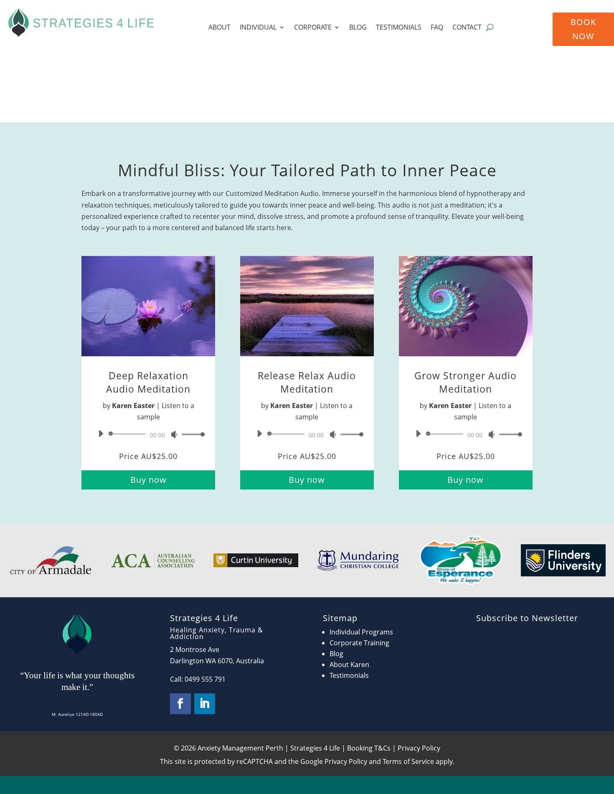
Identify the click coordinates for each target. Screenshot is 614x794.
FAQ (437, 28)
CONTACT (467, 28)
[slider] (191, 434)
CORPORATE (313, 28)
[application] (148, 434)
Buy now (148, 479)
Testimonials (349, 675)
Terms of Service (408, 761)
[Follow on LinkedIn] (204, 703)
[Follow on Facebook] (180, 703)
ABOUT (219, 28)
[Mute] (174, 434)
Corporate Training (359, 642)
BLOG (358, 28)
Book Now (583, 29)
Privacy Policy (346, 761)
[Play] (100, 433)
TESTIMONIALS (398, 28)
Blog (336, 653)
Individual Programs (361, 632)
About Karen (349, 664)
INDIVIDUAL (258, 28)
